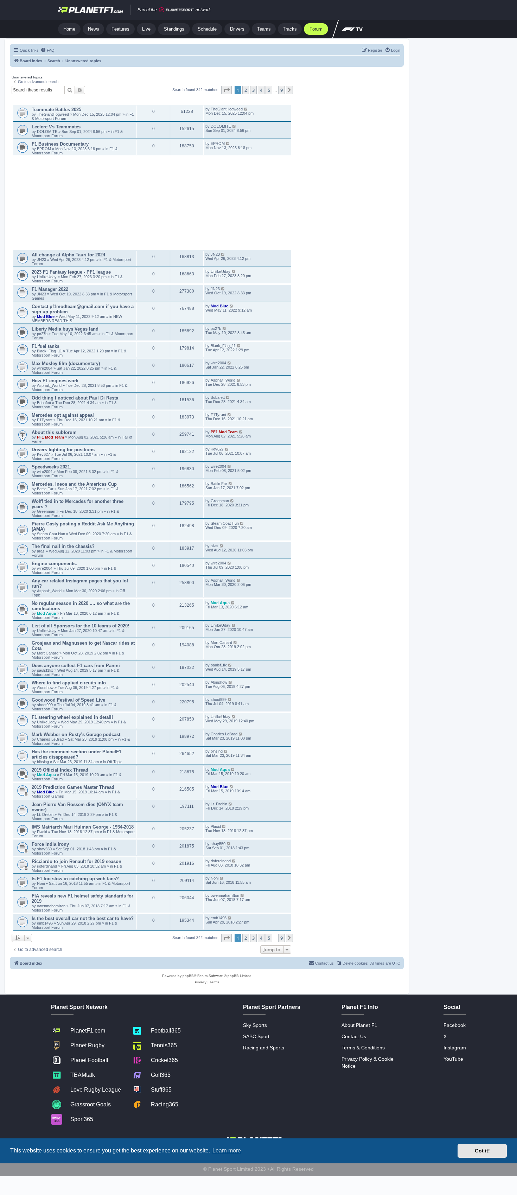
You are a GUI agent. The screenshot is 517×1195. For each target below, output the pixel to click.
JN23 (42, 259)
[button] (226, 90)
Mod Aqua (46, 613)
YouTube (453, 1059)
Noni (41, 883)
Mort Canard (47, 653)
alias (41, 551)
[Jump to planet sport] (176, 10)
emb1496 (45, 923)
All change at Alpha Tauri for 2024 (68, 254)
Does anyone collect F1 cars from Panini (76, 665)
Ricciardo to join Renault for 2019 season (76, 861)
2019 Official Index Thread (60, 770)
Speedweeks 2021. (51, 466)
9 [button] (281, 90)
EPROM (44, 149)
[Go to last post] (246, 109)
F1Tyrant (45, 420)
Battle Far (46, 489)
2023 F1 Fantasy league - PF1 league (71, 272)
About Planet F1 (359, 1025)
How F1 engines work (55, 380)
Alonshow (45, 687)
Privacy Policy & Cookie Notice (368, 1062)
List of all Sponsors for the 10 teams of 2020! (80, 625)
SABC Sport (256, 1036)
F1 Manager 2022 (50, 289)
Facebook (454, 1025)
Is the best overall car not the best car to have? (83, 918)
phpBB (188, 976)
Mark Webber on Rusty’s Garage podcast (76, 734)
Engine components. (54, 563)
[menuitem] (47, 50)
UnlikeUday (47, 277)
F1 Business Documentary (60, 144)
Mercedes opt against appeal (63, 415)
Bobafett (44, 403)
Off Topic (114, 762)
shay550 (44, 849)
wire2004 (44, 368)
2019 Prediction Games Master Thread (73, 787)
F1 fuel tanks (45, 346)
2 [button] (245, 90)
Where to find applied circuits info (69, 682)
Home (69, 29)
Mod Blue (46, 316)
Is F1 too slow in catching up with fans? (75, 878)
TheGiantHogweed (53, 114)
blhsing (43, 762)
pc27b (42, 334)
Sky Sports (255, 1025)
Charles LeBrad (50, 739)
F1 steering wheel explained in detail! (72, 717)
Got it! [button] (482, 1151)
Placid (42, 832)
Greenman (46, 511)
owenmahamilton (51, 906)
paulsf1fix (45, 670)
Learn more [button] (226, 1151)
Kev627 (44, 454)
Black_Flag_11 (49, 351)
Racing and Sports (263, 1047)
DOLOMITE (47, 131)
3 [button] (253, 90)
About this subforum (54, 432)
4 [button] (261, 90)
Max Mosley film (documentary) (66, 363)
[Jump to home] (90, 10)
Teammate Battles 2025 (56, 109)
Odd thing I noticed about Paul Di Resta (75, 398)
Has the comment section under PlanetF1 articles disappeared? (76, 754)
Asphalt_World (50, 385)
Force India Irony (50, 844)
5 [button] (269, 90)
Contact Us (354, 1036)
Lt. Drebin (45, 814)
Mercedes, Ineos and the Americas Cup (74, 484)
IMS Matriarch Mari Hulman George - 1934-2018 (83, 827)
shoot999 (45, 705)
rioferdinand (47, 866)
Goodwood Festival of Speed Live (68, 700)
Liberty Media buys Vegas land (65, 329)
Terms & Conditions (363, 1047)
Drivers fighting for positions (63, 449)
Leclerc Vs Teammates (56, 126)
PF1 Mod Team (51, 437)
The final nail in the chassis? (63, 546)
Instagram (454, 1047)
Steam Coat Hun (51, 534)
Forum (316, 29)
